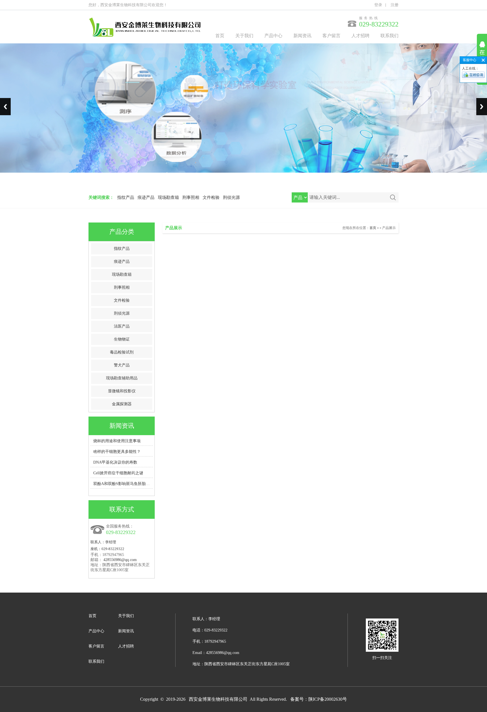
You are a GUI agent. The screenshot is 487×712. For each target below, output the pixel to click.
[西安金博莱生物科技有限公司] (144, 41)
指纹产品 (125, 197)
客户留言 (331, 35)
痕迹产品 (146, 197)
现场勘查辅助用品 (122, 378)
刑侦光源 (231, 197)
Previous (5, 106)
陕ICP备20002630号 (327, 699)
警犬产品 (122, 365)
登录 (378, 5)
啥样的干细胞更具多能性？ (117, 452)
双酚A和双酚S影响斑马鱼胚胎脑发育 (125, 484)
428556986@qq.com (120, 560)
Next (481, 106)
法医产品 (122, 326)
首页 (219, 35)
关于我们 (244, 35)
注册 (395, 5)
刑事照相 (190, 197)
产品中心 (273, 35)
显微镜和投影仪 (122, 391)
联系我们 (389, 35)
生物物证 (122, 339)
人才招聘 (360, 35)
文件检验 (211, 197)
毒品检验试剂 (122, 352)
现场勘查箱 (168, 197)
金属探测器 (122, 404)
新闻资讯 (302, 35)
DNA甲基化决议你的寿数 (115, 462)
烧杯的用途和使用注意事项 (117, 441)
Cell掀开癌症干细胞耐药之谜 (118, 473)
